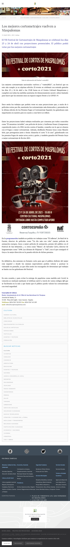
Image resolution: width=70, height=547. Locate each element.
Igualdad (7, 385)
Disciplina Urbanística (41, 480)
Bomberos (38, 469)
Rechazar (18, 543)
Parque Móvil (39, 484)
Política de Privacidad (21, 531)
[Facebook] (10, 451)
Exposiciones (9, 330)
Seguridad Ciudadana (12, 411)
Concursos (8, 321)
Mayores (7, 373)
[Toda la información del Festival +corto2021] (35, 65)
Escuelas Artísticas (11, 327)
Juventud (7, 353)
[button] (3, 3)
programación (12, 238)
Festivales (8, 334)
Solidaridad (8, 382)
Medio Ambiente (9, 388)
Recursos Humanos (11, 423)
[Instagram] (26, 451)
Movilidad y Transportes (13, 420)
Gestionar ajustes (33, 543)
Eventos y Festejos (11, 337)
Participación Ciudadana (13, 427)
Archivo (19, 487)
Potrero (48, 469)
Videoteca (7, 436)
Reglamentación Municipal (28, 489)
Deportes (7, 379)
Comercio (7, 360)
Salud (6, 398)
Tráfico (46, 471)
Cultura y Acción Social (8, 478)
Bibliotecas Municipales (13, 318)
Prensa (6, 395)
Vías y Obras (8, 439)
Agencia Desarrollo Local (14, 376)
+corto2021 (46, 85)
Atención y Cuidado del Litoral (16, 417)
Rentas (19, 478)
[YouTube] (60, 451)
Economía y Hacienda (12, 430)
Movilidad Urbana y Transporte (47, 489)
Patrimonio (20, 476)
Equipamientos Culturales (14, 324)
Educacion (8, 366)
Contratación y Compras (23, 469)
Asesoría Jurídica (26, 487)
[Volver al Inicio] (35, 3)
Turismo (7, 401)
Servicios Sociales (11, 407)
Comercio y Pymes (60, 487)
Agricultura (8, 363)
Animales (4, 471)
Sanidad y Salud (12, 474)
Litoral (37, 489)
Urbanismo (8, 404)
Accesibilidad (37, 531)
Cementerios (8, 392)
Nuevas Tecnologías (11, 414)
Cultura (7, 350)
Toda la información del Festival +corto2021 (35, 80)
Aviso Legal (6, 531)
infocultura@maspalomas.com (16, 305)
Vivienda (7, 433)
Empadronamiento (22, 471)
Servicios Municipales (41, 476)
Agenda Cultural (10, 314)
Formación (8, 340)
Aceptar (35, 519)
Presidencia (20, 483)
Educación (4, 474)
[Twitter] (43, 451)
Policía (43, 469)
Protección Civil (40, 471)
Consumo (7, 357)
